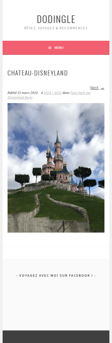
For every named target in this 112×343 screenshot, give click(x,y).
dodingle (56, 19)
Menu (59, 47)
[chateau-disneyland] (56, 231)
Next (94, 87)
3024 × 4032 (53, 93)
